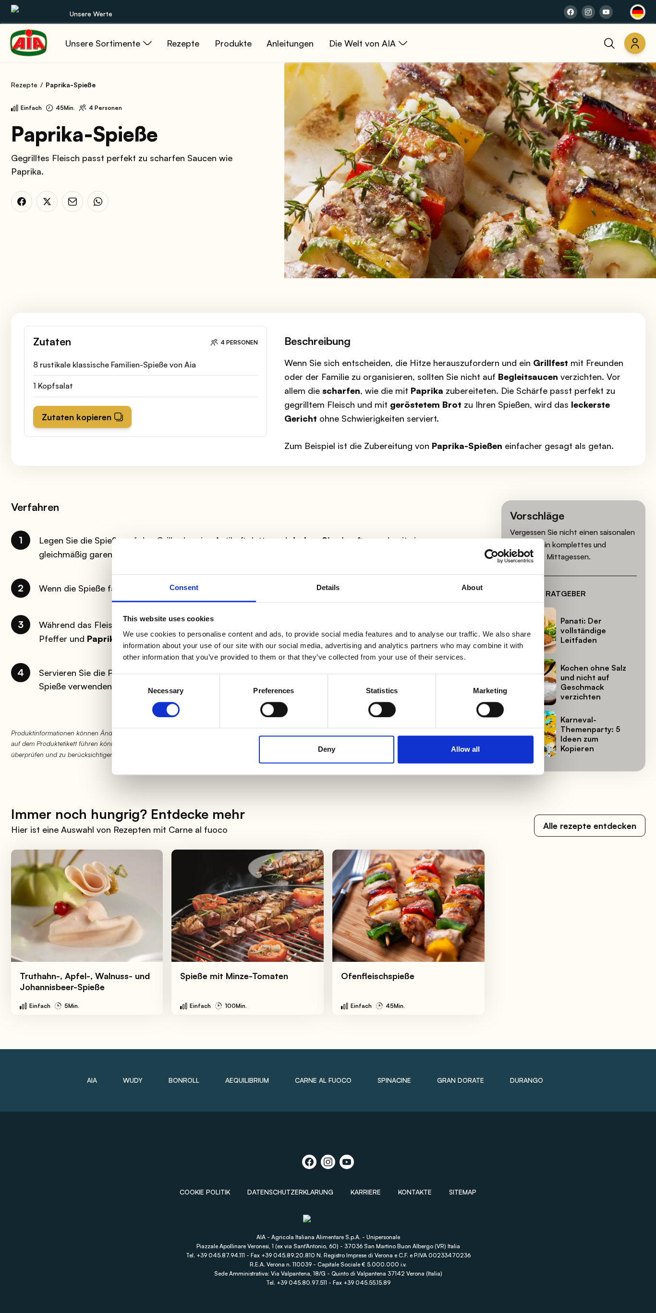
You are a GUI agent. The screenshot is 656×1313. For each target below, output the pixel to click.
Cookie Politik (205, 1192)
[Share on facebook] (570, 12)
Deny (326, 749)
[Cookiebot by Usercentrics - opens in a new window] (491, 556)
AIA (92, 1080)
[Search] (609, 43)
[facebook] (21, 201)
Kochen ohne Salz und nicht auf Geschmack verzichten (593, 682)
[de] (637, 12)
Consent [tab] (184, 587)
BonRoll (184, 1080)
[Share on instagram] (588, 12)
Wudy (133, 1080)
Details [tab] (328, 587)
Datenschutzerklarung (290, 1192)
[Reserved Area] (634, 43)
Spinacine (394, 1080)
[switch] (274, 709)
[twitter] (47, 201)
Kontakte (415, 1192)
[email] (72, 201)
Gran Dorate (460, 1080)
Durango (526, 1080)
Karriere (366, 1192)
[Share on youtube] (606, 12)
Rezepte (24, 85)
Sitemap (462, 1192)
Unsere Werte (91, 14)
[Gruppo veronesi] (328, 1223)
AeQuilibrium (247, 1080)
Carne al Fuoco (323, 1080)
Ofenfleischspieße (377, 975)
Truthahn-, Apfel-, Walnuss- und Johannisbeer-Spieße (85, 981)
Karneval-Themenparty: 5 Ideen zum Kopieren (590, 734)
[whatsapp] (98, 201)
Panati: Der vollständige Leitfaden (583, 630)
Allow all (465, 749)
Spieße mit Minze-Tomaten (234, 975)
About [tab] (472, 587)
